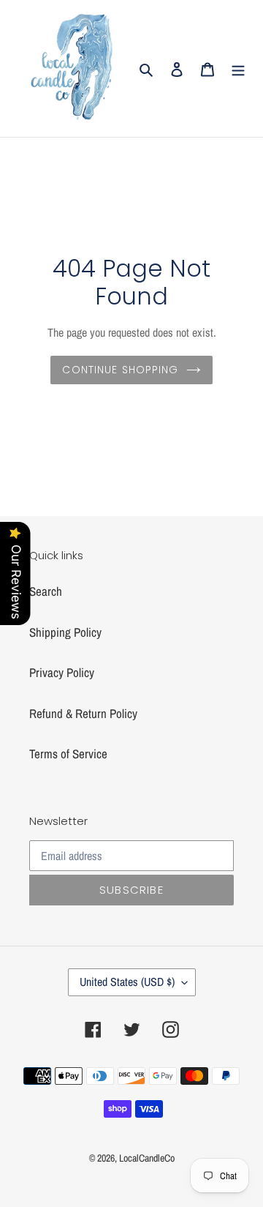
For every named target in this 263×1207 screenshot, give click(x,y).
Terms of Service (68, 753)
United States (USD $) (127, 982)
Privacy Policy (61, 672)
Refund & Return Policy (83, 713)
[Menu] (238, 69)
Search (45, 591)
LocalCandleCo (147, 1158)
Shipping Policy (65, 632)
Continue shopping (120, 369)
